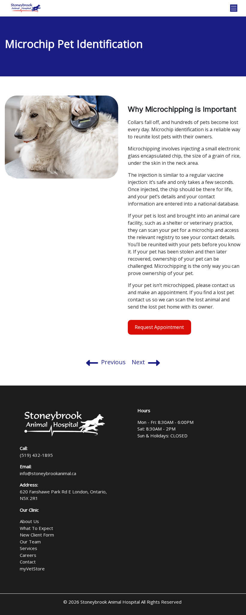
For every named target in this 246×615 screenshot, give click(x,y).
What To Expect (36, 528)
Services (28, 548)
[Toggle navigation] (233, 8)
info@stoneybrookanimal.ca (48, 473)
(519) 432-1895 (36, 455)
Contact (28, 562)
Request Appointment (159, 327)
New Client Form (37, 535)
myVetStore (32, 569)
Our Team (30, 542)
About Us (29, 521)
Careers (28, 555)
